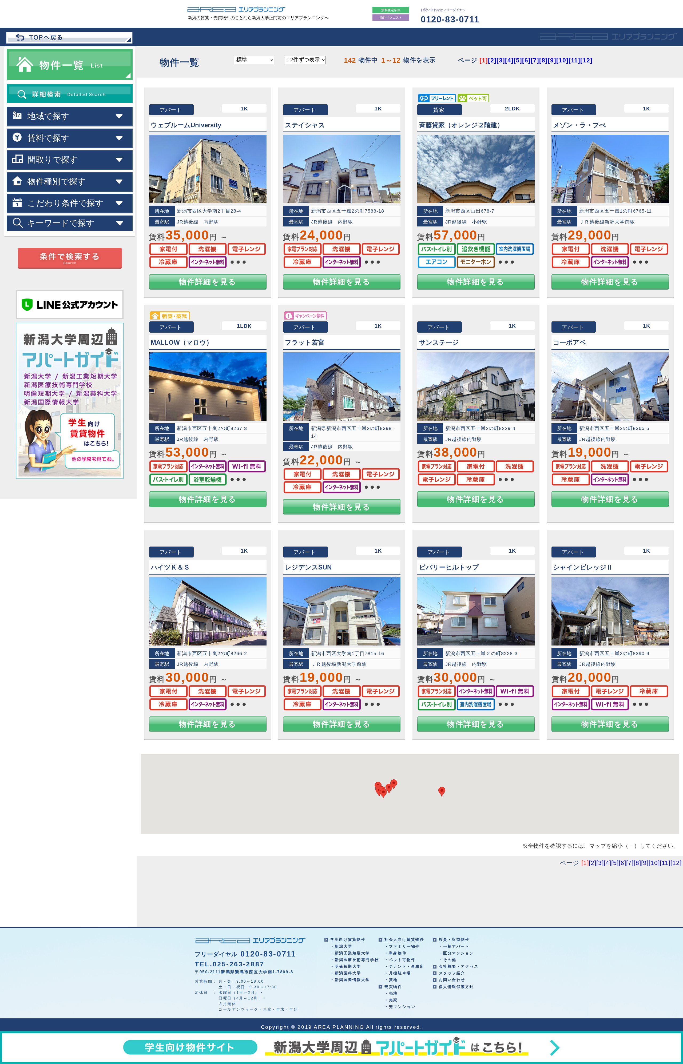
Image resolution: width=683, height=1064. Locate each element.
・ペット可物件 (399, 960)
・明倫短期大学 (345, 966)
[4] (509, 60)
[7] (535, 60)
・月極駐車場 (397, 973)
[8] (543, 60)
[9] (552, 60)
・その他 (447, 960)
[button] (383, 793)
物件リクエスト (391, 17)
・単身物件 (395, 953)
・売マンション (399, 1007)
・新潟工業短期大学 (350, 953)
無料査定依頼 (390, 10)
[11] (574, 60)
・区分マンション (456, 953)
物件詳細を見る (208, 282)
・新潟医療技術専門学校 (354, 960)
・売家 (391, 1000)
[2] (492, 60)
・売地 (391, 993)
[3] (501, 60)
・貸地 (391, 980)
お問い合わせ (452, 980)
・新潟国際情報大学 (350, 980)
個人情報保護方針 (456, 987)
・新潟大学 (341, 946)
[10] (562, 60)
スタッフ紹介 (452, 973)
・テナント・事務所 (404, 966)
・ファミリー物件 (402, 946)
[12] (586, 60)
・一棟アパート (454, 946)
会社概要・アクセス (459, 966)
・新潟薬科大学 (345, 973)
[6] (526, 60)
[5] (518, 60)
